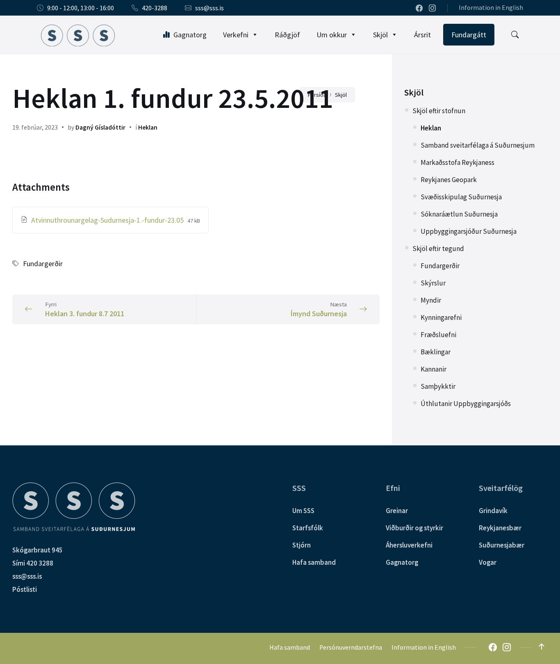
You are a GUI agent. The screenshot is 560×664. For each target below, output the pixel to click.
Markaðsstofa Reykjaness (457, 162)
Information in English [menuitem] (491, 7)
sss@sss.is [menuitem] (209, 8)
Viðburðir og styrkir (414, 527)
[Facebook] (420, 8)
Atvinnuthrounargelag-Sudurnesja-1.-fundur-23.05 (108, 220)
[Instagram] (432, 8)
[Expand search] (515, 35)
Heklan (147, 127)
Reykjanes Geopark (449, 179)
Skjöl (380, 34)
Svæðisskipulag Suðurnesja (461, 196)
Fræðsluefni (438, 334)
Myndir (431, 300)
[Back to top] (541, 647)
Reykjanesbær (500, 527)
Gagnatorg (190, 34)
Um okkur (331, 34)
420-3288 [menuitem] (154, 8)
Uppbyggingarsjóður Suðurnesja (469, 231)
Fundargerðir (43, 263)
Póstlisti (24, 589)
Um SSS (303, 510)
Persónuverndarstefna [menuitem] (350, 647)
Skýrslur (433, 283)
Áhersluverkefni (409, 545)
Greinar (397, 510)
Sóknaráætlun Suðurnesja (459, 214)
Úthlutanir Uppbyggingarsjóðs (466, 403)
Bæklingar (436, 351)
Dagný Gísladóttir (100, 127)
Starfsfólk (307, 527)
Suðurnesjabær (501, 545)
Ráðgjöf (287, 34)
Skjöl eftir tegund (438, 248)
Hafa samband (314, 562)
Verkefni (235, 34)
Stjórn (301, 545)
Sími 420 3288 (32, 563)
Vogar (487, 562)
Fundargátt (468, 34)
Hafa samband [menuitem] (289, 647)
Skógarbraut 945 (37, 549)
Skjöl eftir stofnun (438, 110)
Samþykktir (438, 386)
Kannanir (433, 369)
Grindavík (493, 510)
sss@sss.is (27, 576)
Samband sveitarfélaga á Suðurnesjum (478, 145)
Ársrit (422, 34)
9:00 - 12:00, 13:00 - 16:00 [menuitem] (80, 8)
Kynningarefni (441, 317)
